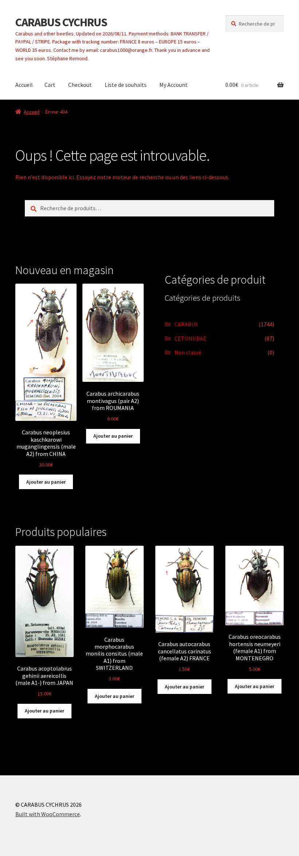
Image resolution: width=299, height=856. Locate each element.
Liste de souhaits (126, 84)
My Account (173, 84)
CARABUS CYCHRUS (61, 22)
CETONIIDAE (190, 338)
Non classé (187, 352)
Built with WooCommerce (47, 814)
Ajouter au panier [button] (46, 482)
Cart (49, 84)
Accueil (24, 84)
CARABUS (186, 324)
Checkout (80, 84)
